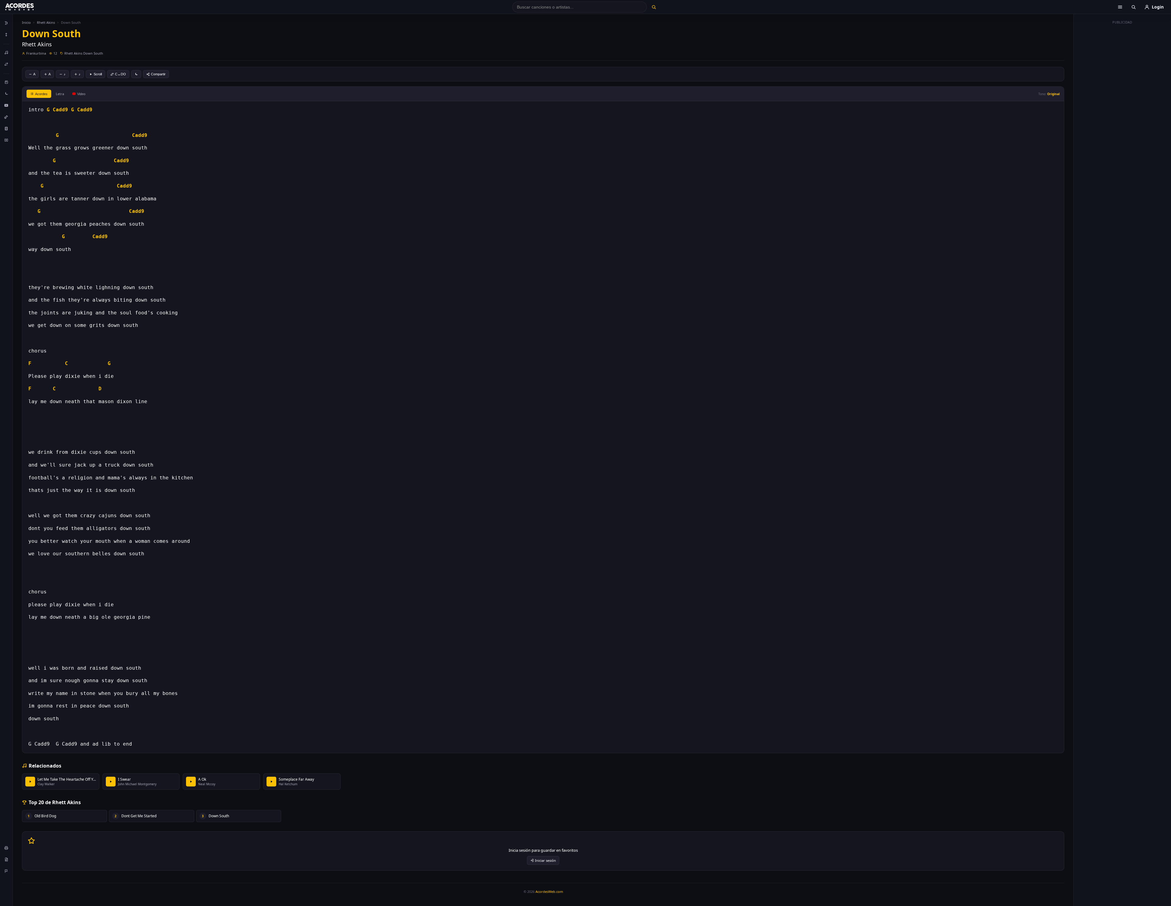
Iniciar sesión (545, 860)
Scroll (98, 74)
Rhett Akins (46, 22)
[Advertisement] (1122, 118)
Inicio (26, 22)
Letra (60, 93)
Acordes (41, 94)
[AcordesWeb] (27, 7)
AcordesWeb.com (549, 891)
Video (81, 94)
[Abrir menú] (1120, 7)
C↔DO (120, 74)
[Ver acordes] (6, 128)
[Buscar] (654, 7)
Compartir (158, 74)
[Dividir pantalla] (6, 140)
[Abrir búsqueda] (1133, 7)
